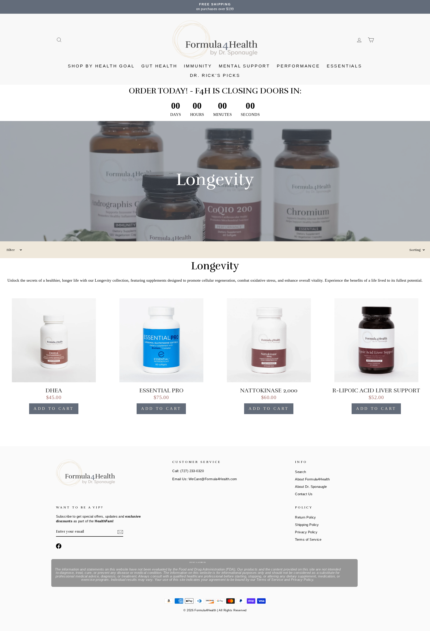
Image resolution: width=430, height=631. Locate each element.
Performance (298, 66)
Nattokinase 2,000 (268, 390)
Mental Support (244, 66)
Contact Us (304, 494)
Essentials (344, 66)
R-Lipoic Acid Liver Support (376, 390)
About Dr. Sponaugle (311, 486)
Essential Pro (161, 390)
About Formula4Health (312, 479)
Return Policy (305, 517)
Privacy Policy (306, 532)
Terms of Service (308, 539)
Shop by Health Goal (101, 66)
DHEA (53, 390)
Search (300, 472)
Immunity (198, 66)
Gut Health (159, 66)
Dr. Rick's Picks (215, 75)
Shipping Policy (307, 525)
